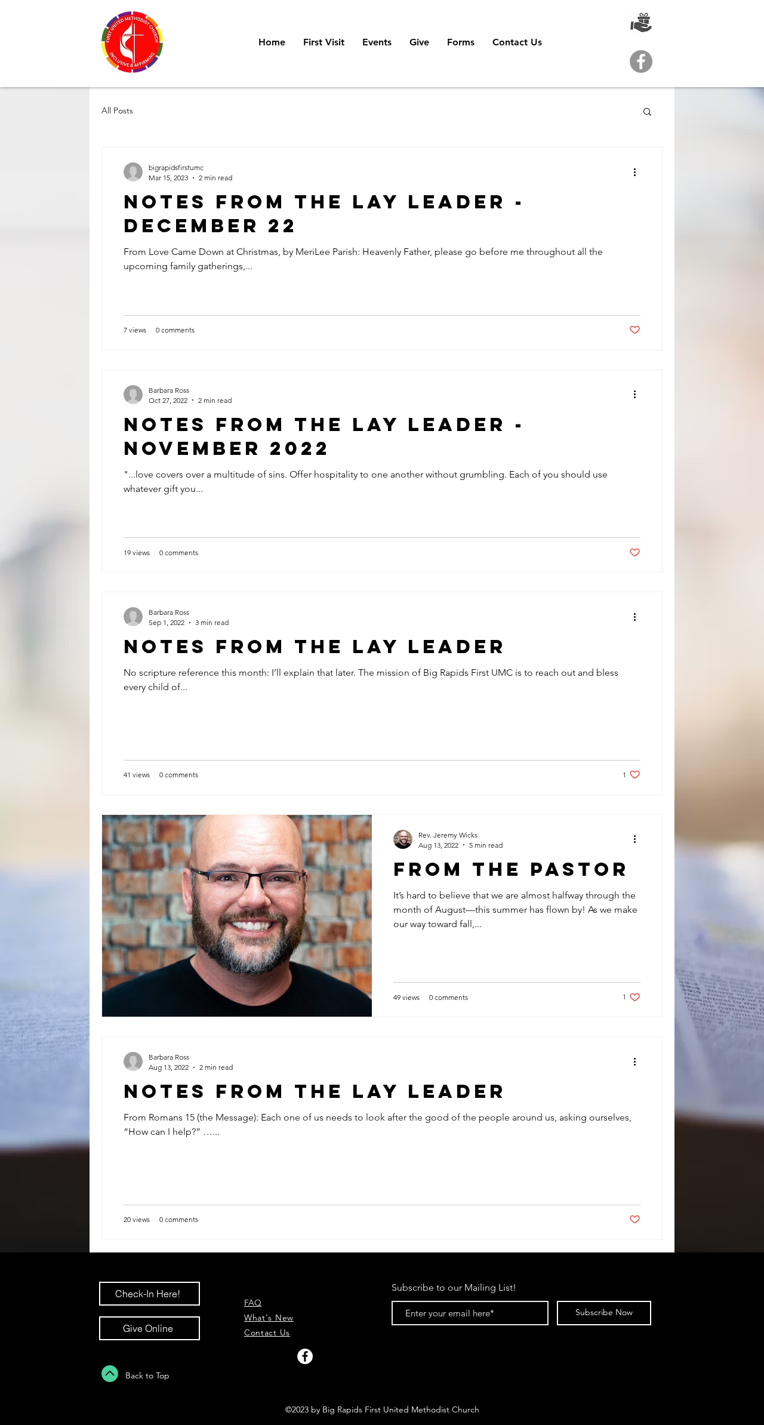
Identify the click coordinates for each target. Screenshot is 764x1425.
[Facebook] (641, 61)
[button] (647, 112)
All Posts (117, 110)
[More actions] (638, 172)
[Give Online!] (641, 22)
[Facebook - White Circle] (305, 1356)
